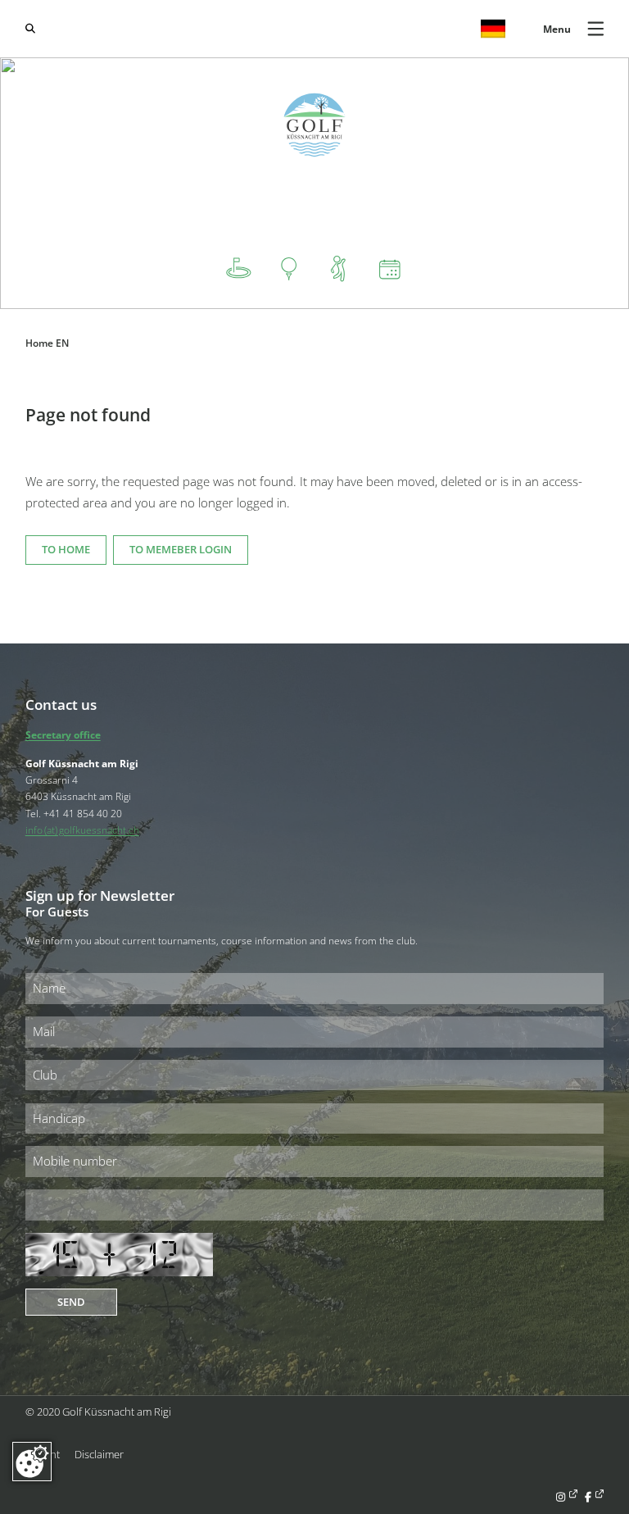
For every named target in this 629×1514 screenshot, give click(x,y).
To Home (66, 549)
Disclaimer (99, 1454)
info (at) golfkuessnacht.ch (82, 829)
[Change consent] (32, 1461)
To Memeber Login (180, 549)
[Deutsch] (493, 28)
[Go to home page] (315, 125)
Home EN (47, 342)
